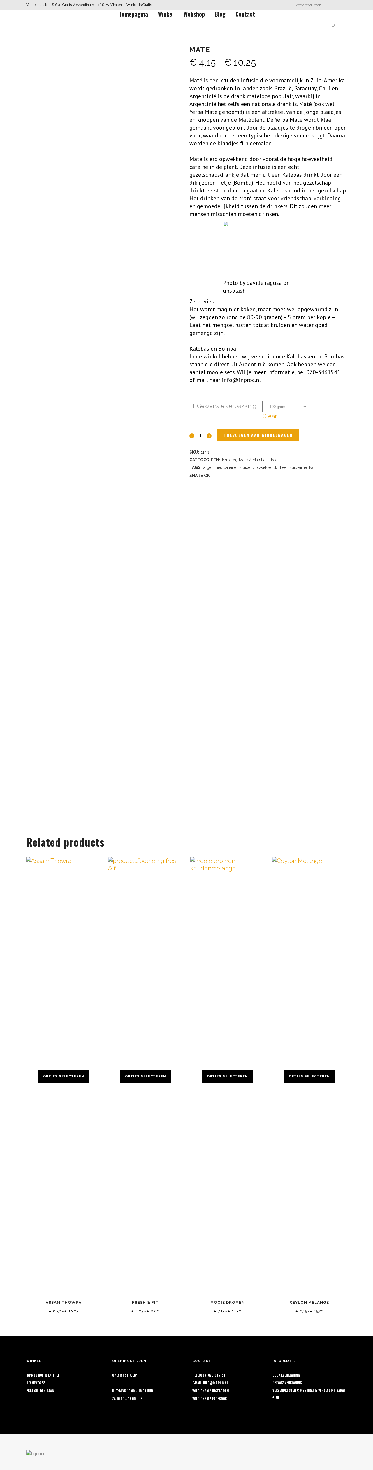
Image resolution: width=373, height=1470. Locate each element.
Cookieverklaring (286, 1375)
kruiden (246, 467)
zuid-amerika (301, 467)
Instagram (220, 1390)
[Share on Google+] (231, 474)
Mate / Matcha (252, 459)
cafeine (230, 467)
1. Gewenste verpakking (224, 405)
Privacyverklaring (287, 1382)
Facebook (219, 1398)
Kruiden (229, 459)
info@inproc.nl (215, 1383)
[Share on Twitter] (223, 474)
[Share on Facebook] (216, 474)
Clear (269, 416)
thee (282, 467)
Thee (272, 459)
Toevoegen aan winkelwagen (258, 435)
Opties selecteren (63, 1076)
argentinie (212, 467)
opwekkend (266, 467)
